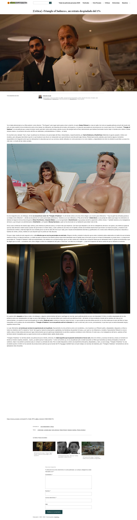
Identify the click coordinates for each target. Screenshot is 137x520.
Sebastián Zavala (47, 95)
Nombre (48, 491)
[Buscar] (50, 3)
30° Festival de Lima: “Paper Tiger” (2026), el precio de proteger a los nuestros (43, 454)
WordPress (57, 517)
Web (46, 504)
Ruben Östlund (63, 430)
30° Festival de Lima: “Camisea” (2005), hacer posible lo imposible (92, 457)
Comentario (49, 474)
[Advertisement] (68, 113)
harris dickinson (55, 430)
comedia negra (47, 430)
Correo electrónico (50, 497)
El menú (63, 344)
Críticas (52, 426)
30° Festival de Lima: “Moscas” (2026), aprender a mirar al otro (68, 456)
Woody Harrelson (81, 430)
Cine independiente (45, 426)
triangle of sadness (72, 430)
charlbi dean (40, 430)
